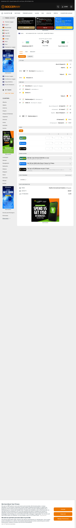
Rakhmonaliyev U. (30, 99)
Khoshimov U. (29, 86)
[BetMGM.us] (22, 148)
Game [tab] (21, 51)
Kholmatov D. (39, 99)
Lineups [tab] (30, 56)
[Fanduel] (22, 143)
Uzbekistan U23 (26, 46)
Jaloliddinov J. (35, 89)
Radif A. (53, 113)
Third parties (43, 515)
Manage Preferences (63, 518)
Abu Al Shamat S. (60, 113)
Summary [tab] (22, 56)
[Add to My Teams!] (22, 42)
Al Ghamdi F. (55, 109)
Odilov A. (27, 102)
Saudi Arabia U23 (63, 46)
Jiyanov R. (36, 86)
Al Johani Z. (62, 109)
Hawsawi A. (61, 123)
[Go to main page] (14, 6)
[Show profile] (27, 42)
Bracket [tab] (32, 51)
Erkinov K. (28, 89)
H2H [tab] (26, 51)
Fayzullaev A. (39, 71)
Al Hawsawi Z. (53, 123)
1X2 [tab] (21, 130)
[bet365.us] (22, 138)
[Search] (58, 7)
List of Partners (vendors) (8, 524)
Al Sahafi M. (62, 106)
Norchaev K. (34, 102)
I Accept (63, 509)
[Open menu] (71, 7)
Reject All (63, 514)
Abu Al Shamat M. (53, 106)
